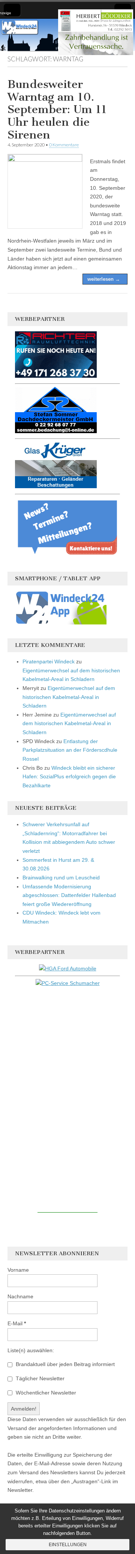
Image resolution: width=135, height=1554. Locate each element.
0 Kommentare (64, 145)
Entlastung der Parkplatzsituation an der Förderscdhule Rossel (69, 750)
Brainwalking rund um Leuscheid (61, 878)
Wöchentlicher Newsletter (45, 1393)
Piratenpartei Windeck (48, 662)
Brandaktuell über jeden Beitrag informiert (64, 1364)
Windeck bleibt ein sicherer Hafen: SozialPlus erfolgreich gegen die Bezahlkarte (69, 776)
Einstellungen (68, 1544)
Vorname (18, 1270)
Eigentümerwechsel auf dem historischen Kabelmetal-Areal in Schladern (68, 697)
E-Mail (17, 1323)
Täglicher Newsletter (39, 1378)
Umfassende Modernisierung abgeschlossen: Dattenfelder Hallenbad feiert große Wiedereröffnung (69, 895)
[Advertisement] (68, 1100)
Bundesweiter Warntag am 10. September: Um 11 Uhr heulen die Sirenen (57, 109)
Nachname (20, 1296)
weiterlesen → (103, 279)
